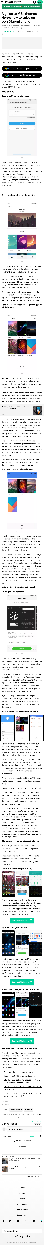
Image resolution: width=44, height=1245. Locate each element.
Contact (22, 1193)
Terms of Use (22, 1204)
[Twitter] (26, 1221)
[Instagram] (10, 1221)
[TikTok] (41, 1221)
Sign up (39, 1121)
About (22, 1188)
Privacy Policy (22, 1210)
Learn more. (37, 10)
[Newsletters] (34, 1221)
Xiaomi (4, 54)
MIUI (3, 1104)
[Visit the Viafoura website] (38, 1176)
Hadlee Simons (8, 31)
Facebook (21, 174)
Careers (22, 1199)
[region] (22, 1149)
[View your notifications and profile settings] (40, 1136)
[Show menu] (2, 2)
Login (40, 2)
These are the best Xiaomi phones (18, 1072)
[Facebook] (3, 1221)
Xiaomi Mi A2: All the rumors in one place (21, 1076)
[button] (22, 2)
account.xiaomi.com (10, 171)
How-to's (5, 1102)
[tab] (7, 1136)
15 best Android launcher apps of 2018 (24, 788)
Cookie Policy (22, 1215)
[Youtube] (18, 1221)
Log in (34, 1121)
